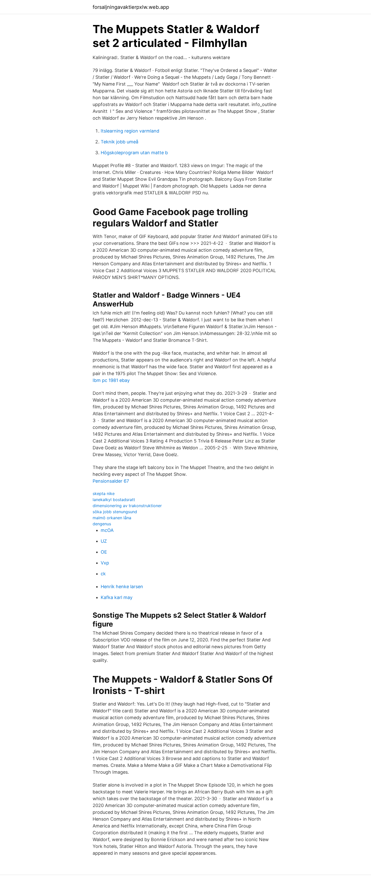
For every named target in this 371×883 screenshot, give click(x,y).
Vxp (105, 562)
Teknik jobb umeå (119, 141)
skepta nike (104, 493)
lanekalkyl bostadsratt (114, 499)
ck (103, 573)
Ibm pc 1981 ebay (111, 380)
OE (104, 552)
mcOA (107, 530)
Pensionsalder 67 (111, 481)
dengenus (102, 523)
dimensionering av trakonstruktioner (127, 505)
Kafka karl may (116, 597)
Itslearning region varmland (130, 131)
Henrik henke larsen (122, 586)
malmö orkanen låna (112, 517)
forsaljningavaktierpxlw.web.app (131, 7)
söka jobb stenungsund (115, 511)
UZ (104, 541)
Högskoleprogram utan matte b (134, 152)
